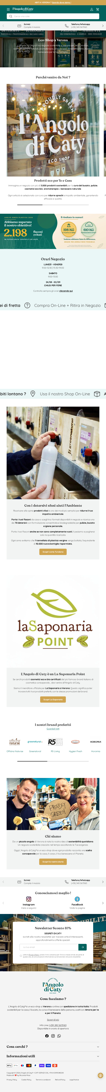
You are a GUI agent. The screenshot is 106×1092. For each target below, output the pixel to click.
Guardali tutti (53, 728)
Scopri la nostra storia (53, 861)
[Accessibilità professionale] (100, 1075)
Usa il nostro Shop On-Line (33, 393)
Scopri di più (53, 1019)
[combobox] (53, 16)
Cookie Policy (26, 1080)
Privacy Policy (34, 955)
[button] (98, 9)
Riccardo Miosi (24, 1075)
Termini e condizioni (43, 1080)
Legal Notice (74, 1080)
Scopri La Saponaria (53, 699)
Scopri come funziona (53, 551)
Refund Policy (60, 1080)
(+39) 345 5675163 (57, 1025)
